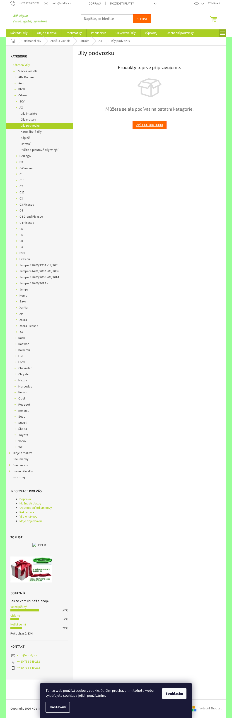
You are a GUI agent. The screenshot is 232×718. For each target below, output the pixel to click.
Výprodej (19, 477)
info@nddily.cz (27, 655)
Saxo (22, 301)
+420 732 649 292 (28, 661)
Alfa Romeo (26, 77)
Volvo (22, 441)
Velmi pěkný (18, 607)
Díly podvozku (30, 126)
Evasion (24, 259)
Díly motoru (28, 119)
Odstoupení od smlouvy (35, 508)
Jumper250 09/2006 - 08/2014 (39, 277)
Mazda (22, 380)
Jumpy (24, 289)
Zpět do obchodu (149, 125)
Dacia (22, 338)
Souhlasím (174, 693)
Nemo (23, 295)
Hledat (141, 19)
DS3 (22, 253)
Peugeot (24, 404)
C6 (21, 235)
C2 (21, 186)
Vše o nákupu (28, 516)
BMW (21, 89)
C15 (21, 180)
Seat (21, 416)
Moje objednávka (31, 521)
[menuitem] (19, 33)
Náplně (25, 138)
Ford (21, 362)
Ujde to (15, 615)
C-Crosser (26, 168)
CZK (197, 4)
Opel (21, 398)
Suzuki (22, 423)
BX (21, 162)
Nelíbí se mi (18, 624)
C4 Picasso (26, 223)
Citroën (23, 95)
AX (21, 107)
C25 (21, 192)
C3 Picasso (26, 204)
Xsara (23, 320)
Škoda (22, 429)
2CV (21, 101)
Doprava (95, 4)
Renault (23, 411)
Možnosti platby (122, 4)
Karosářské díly (31, 132)
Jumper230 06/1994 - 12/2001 (39, 265)
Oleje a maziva (22, 453)
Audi (21, 83)
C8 (21, 241)
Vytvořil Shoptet (211, 708)
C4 (21, 210)
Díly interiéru (29, 114)
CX (21, 247)
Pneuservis (20, 465)
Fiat (20, 356)
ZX (21, 332)
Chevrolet (25, 368)
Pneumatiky (21, 459)
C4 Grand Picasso (31, 216)
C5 (21, 229)
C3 (21, 198)
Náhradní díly (21, 65)
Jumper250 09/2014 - (33, 283)
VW (20, 447)
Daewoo (23, 344)
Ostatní (26, 144)
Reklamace (26, 512)
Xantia (23, 307)
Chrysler (24, 374)
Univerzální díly (23, 471)
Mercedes (25, 386)
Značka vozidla (27, 71)
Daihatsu (24, 350)
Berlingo (25, 156)
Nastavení (57, 707)
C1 (21, 174)
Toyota (23, 435)
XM (21, 313)
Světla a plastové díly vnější (39, 150)
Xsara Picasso (28, 326)
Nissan (22, 392)
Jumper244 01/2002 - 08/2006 (39, 271)
